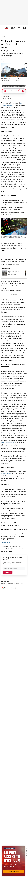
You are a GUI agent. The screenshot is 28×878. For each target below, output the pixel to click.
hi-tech (3, 583)
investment (10, 583)
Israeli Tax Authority (7, 442)
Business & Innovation (14, 35)
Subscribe (8, 572)
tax (22, 583)
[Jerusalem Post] (15, 28)
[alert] (13, 861)
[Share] (2, 60)
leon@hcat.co (5, 542)
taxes (17, 583)
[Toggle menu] (3, 28)
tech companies (6, 473)
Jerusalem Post (4, 35)
